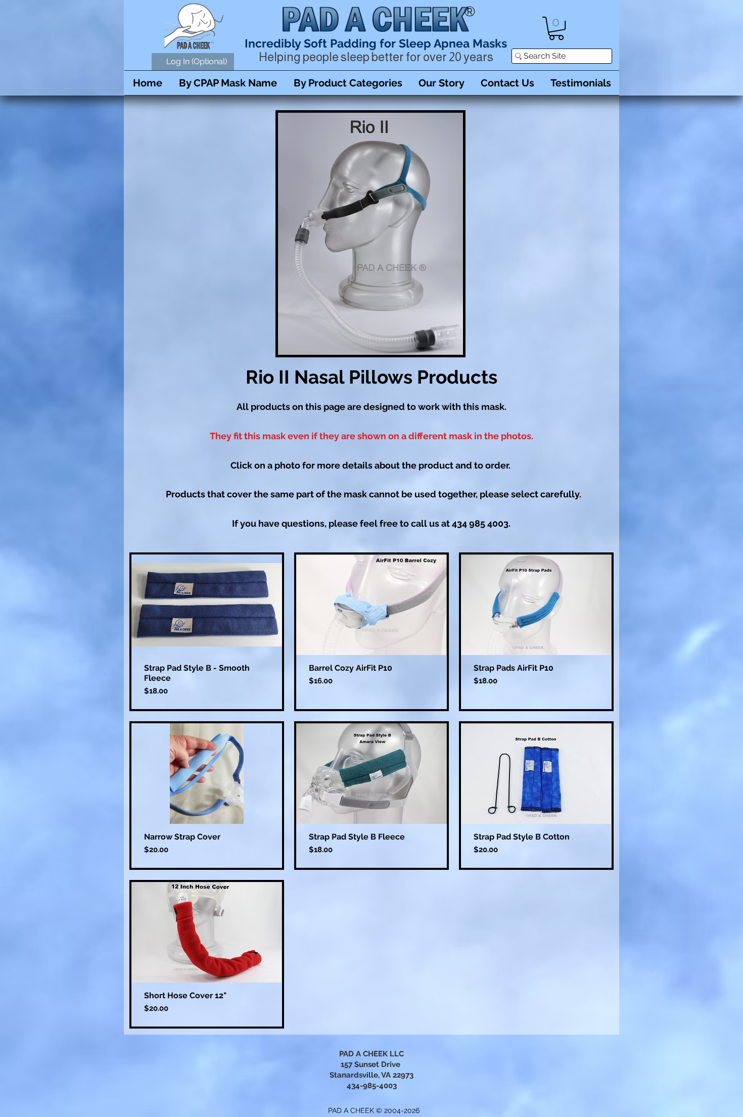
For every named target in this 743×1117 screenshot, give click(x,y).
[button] (556, 28)
